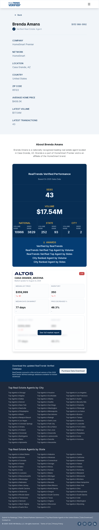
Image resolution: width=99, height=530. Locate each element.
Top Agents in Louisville (75, 424)
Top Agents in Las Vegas (17, 421)
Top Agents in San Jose (46, 430)
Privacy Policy (57, 524)
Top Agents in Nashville (17, 408)
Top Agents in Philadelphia (18, 411)
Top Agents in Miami (16, 414)
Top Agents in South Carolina (48, 495)
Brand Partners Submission (34, 517)
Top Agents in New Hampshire (77, 482)
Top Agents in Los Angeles (76, 393)
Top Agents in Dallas (16, 399)
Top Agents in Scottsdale (46, 396)
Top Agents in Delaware (75, 460)
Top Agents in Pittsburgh (75, 408)
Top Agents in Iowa (15, 470)
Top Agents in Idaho (15, 467)
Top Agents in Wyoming (75, 504)
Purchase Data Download (73, 371)
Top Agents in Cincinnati (17, 433)
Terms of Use (45, 524)
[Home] (14, 4)
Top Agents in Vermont (17, 501)
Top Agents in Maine (45, 473)
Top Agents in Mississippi (18, 479)
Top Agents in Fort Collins (75, 427)
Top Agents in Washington (47, 408)
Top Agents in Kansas (45, 470)
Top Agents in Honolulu (75, 439)
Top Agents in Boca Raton (47, 427)
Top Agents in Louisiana (17, 473)
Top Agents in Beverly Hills (76, 402)
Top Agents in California (75, 457)
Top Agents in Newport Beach (19, 417)
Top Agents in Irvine (73, 436)
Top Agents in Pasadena (75, 433)
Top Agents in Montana (75, 479)
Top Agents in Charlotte (75, 405)
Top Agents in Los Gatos (75, 411)
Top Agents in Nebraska (17, 482)
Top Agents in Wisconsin (46, 504)
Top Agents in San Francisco (77, 396)
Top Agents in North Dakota (47, 488)
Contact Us (6, 520)
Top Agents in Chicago (17, 393)
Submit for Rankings (9, 517)
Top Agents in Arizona (16, 457)
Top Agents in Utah (73, 498)
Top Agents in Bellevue (75, 430)
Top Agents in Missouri (46, 479)
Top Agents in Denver (16, 402)
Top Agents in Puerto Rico (18, 507)
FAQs (21, 517)
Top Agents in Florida (16, 464)
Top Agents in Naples (16, 396)
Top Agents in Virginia (45, 501)
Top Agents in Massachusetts (19, 476)
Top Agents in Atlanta (45, 399)
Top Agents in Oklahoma (17, 492)
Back (20, 15)
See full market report (49, 332)
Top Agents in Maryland (75, 473)
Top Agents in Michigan (46, 476)
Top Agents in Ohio (73, 488)
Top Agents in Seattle (45, 402)
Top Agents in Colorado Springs (20, 424)
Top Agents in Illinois (45, 467)
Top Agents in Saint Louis (46, 421)
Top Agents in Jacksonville (47, 436)
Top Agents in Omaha (16, 427)
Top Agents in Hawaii (74, 464)
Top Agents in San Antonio (47, 414)
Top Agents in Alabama (46, 454)
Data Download (86, 517)
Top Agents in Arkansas (46, 457)
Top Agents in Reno (15, 439)
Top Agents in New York (17, 405)
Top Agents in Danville (45, 439)
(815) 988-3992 (79, 24)
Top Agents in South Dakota (76, 495)
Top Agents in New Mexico (47, 485)
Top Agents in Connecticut (47, 460)
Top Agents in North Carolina (19, 488)
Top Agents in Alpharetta (17, 442)
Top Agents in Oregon (45, 492)
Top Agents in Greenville (46, 433)
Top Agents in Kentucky (75, 470)
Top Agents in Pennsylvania (76, 492)
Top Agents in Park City (46, 424)
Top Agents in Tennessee (18, 498)
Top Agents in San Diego (46, 405)
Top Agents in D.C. (44, 507)
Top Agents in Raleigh (45, 417)
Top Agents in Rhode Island (18, 495)
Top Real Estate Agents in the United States (62, 517)
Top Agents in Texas (45, 498)
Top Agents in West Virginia (18, 504)
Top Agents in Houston (46, 393)
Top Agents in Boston (74, 414)
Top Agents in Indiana (74, 467)
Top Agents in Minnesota (75, 476)
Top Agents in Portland (17, 430)
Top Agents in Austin (74, 399)
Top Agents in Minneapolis (47, 411)
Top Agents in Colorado (17, 460)
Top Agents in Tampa (74, 417)
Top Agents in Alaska (74, 454)
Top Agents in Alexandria (46, 442)
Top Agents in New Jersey (18, 485)
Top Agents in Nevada (45, 482)
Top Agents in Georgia (45, 464)
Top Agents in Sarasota (75, 421)
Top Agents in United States (19, 454)
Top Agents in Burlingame (18, 436)
